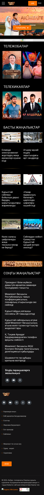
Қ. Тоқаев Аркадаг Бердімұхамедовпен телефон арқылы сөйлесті (21, 337)
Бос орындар (8, 429)
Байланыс (7, 434)
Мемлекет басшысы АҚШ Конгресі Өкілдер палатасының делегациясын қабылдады (22, 349)
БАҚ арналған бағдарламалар (14, 416)
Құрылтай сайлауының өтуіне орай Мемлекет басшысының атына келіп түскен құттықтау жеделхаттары (21, 324)
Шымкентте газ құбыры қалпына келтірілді (18, 359)
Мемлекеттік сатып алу (12, 444)
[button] (3, 21)
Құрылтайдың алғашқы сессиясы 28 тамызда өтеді (20, 312)
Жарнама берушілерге (11, 425)
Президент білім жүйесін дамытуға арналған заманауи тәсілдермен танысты (20, 285)
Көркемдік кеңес (9, 411)
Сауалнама (7, 453)
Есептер (6, 420)
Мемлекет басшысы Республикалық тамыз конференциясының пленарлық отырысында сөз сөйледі (20, 299)
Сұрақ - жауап (8, 448)
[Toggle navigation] (3, 3)
